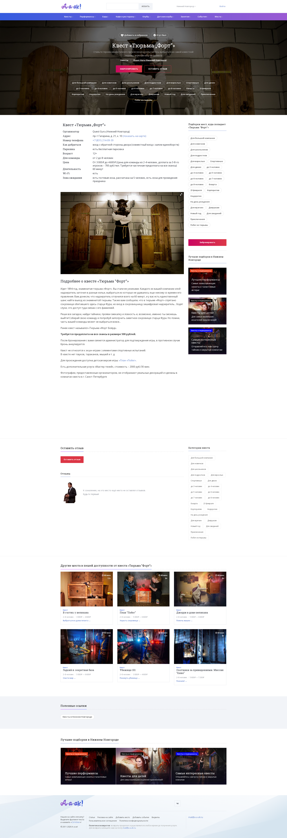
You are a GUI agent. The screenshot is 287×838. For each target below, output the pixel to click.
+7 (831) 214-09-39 (103, 140)
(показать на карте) (134, 136)
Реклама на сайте (105, 817)
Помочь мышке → (184, 620)
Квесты (68, 16)
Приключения (208, 94)
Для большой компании (84, 82)
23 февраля (205, 88)
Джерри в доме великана (192, 612)
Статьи (92, 817)
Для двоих (209, 82)
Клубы (146, 16)
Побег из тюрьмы (143, 100)
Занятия (185, 16)
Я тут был (161, 35)
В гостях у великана (75, 612)
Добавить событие (140, 817)
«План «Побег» (127, 360)
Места (218, 16)
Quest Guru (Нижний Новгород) (150, 60)
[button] (181, 194)
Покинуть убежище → (130, 678)
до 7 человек (156, 88)
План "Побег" (128, 612)
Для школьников (130, 82)
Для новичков (109, 82)
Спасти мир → (69, 678)
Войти (222, 6)
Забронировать (129, 68)
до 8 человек (174, 88)
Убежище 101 (128, 670)
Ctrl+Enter (76, 822)
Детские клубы (165, 16)
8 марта (190, 88)
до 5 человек (119, 88)
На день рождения (115, 94)
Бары (105, 16)
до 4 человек (100, 88)
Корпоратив (78, 94)
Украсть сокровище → (130, 620)
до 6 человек (137, 88)
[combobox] (122, 6)
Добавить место (123, 817)
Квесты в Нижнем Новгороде (77, 716)
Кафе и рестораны (125, 16)
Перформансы (87, 16)
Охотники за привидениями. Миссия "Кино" (199, 671)
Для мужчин (136, 94)
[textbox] (122, 4)
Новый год (170, 94)
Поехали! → (181, 681)
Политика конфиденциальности (133, 820)
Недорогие (94, 94)
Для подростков (153, 82)
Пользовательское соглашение (103, 820)
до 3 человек (82, 88)
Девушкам (154, 94)
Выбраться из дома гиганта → (77, 620)
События (202, 16)
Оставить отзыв (157, 68)
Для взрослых (173, 82)
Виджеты (156, 817)
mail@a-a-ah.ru (129, 828)
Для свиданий (188, 94)
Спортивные (192, 82)
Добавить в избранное (136, 35)
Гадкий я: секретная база (78, 670)
